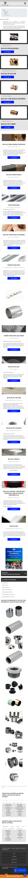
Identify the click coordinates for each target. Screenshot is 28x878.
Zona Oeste (18, 826)
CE (9, 802)
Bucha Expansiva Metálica (7, 592)
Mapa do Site (14, 862)
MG (6, 800)
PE (3, 802)
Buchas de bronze (5, 587)
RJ (3, 800)
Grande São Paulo (11, 828)
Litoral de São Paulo (19, 828)
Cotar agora (7, 52)
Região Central (5, 826)
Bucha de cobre (5, 582)
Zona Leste (4, 828)
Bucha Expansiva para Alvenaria (8, 594)
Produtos (14, 856)
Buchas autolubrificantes (7, 589)
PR (15, 800)
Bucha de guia (5, 585)
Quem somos (14, 859)
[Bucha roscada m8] (14, 37)
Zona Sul (23, 826)
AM (17, 802)
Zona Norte (12, 826)
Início (14, 853)
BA (6, 802)
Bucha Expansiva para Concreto (8, 596)
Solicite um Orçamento (14, 876)
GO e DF (14, 802)
